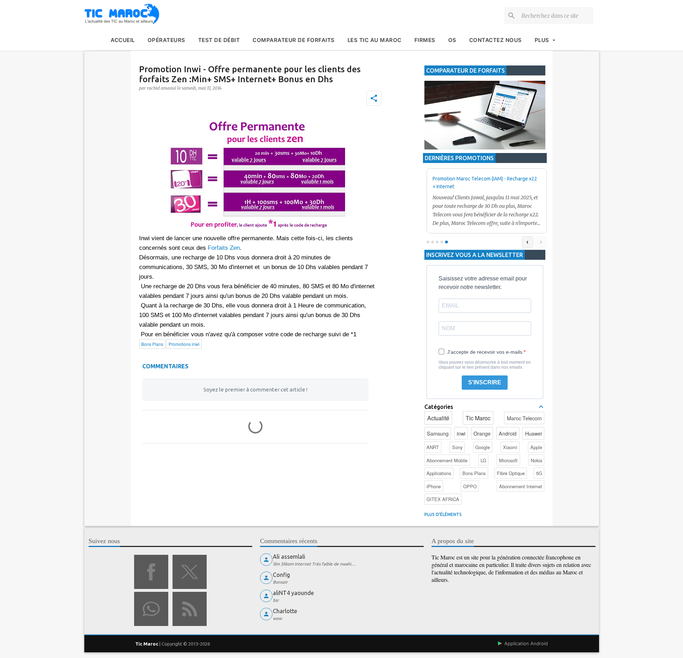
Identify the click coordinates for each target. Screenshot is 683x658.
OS (452, 40)
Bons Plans (474, 473)
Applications (439, 473)
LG (483, 460)
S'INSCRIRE (484, 382)
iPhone (434, 486)
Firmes (424, 40)
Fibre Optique (511, 473)
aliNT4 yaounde (293, 593)
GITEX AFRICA (443, 499)
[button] (374, 98)
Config (281, 575)
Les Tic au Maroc (375, 40)
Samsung (438, 433)
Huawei (533, 433)
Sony (457, 447)
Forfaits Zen (224, 247)
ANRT (433, 447)
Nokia (536, 460)
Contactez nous (495, 40)
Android (508, 433)
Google (482, 447)
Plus (542, 40)
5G (539, 473)
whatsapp (151, 609)
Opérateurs (166, 40)
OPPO (470, 486)
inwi (461, 433)
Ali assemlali (289, 556)
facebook (151, 572)
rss (190, 609)
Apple (536, 447)
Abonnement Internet (520, 486)
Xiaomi (510, 447)
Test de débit (219, 40)
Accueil (123, 40)
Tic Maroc (478, 418)
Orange (482, 433)
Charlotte (285, 611)
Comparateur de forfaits (294, 40)
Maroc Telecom (524, 418)
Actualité (438, 418)
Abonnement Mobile (447, 460)
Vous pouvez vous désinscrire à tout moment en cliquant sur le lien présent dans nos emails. (485, 365)
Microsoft (508, 460)
